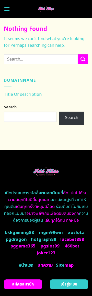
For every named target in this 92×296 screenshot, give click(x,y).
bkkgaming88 (19, 232)
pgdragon (16, 239)
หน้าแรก (26, 265)
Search (10, 107)
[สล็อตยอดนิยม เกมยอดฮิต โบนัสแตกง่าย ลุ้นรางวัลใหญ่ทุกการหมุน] (46, 9)
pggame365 (23, 246)
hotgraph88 (43, 239)
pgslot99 (50, 246)
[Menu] (7, 9)
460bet (72, 246)
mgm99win (51, 232)
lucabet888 (72, 239)
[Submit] (83, 59)
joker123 (46, 253)
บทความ (45, 265)
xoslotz (76, 232)
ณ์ (45, 193)
